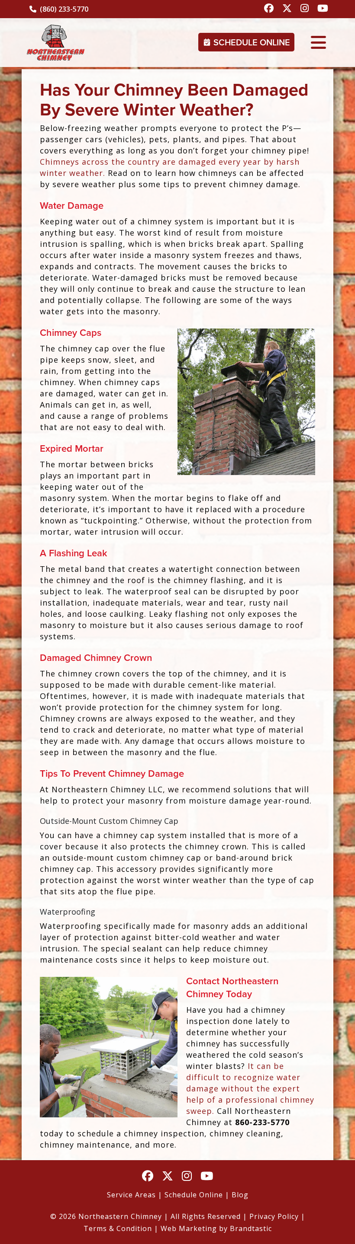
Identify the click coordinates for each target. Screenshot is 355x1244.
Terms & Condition (118, 1228)
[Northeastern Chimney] (56, 43)
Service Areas (131, 1194)
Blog (240, 1194)
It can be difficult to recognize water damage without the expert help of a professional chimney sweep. (250, 1088)
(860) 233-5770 (63, 9)
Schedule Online (251, 42)
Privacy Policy (274, 1216)
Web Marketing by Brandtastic (216, 1228)
